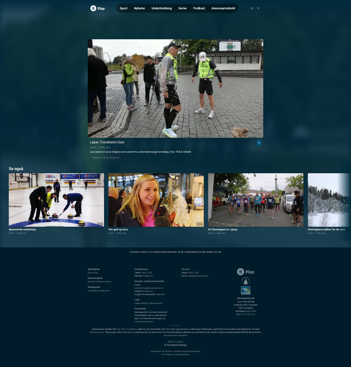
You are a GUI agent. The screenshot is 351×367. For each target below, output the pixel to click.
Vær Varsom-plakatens (127, 329)
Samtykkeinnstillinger (177, 345)
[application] (175, 88)
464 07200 (251, 311)
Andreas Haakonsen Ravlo (99, 282)
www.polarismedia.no (144, 321)
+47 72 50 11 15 (248, 314)
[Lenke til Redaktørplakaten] (246, 281)
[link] (97, 8)
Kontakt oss (147, 276)
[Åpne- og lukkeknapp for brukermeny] (252, 8)
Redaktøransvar (97, 332)
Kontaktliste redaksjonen (99, 291)
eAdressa (160, 294)
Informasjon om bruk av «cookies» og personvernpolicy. (175, 351)
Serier (182, 8)
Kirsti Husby (93, 273)
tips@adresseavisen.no (198, 276)
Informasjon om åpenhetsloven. (175, 354)
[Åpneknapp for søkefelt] (258, 8)
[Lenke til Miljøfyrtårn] (246, 290)
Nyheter (139, 8)
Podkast (199, 8)
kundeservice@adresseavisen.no (149, 288)
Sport (124, 8)
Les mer (217, 252)
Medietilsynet (128, 332)
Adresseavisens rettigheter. (176, 335)
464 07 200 (147, 273)
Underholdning (162, 8)
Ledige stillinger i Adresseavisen (148, 303)
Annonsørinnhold (223, 8)
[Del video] (259, 143)
